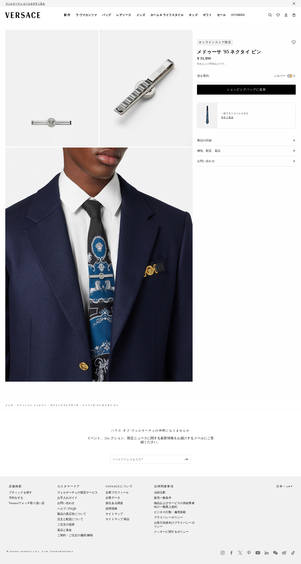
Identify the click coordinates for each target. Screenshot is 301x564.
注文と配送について (70, 519)
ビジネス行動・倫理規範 (170, 512)
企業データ (113, 498)
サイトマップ (114, 514)
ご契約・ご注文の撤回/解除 (75, 535)
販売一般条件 (162, 498)
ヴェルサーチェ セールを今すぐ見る (25, 3)
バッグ (106, 15)
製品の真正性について (71, 514)
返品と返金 (64, 530)
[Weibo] (284, 552)
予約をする (16, 498)
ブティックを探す (20, 492)
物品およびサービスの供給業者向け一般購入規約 (174, 504)
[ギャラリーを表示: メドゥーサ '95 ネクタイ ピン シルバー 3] (99, 265)
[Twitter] (240, 552)
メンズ (140, 15)
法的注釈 (159, 492)
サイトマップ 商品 (117, 519)
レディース (123, 15)
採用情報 (111, 508)
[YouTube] (257, 552)
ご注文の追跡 (66, 524)
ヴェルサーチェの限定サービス (77, 492)
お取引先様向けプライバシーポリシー (174, 524)
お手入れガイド (67, 498)
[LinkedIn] (266, 552)
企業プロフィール (117, 492)
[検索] (270, 15)
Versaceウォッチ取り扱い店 (27, 503)
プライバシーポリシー (168, 517)
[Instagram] (222, 552)
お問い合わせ (66, 503)
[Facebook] (231, 552)
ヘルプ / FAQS (66, 508)
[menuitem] (67, 15)
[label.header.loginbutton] (286, 15)
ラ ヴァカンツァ (86, 15)
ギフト (207, 15)
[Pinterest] (249, 552)
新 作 (67, 15)
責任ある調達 (114, 503)
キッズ (193, 15)
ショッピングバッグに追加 (246, 89)
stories (238, 15)
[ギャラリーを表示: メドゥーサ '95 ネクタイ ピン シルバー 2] (146, 88)
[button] (294, 15)
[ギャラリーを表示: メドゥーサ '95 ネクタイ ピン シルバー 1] (51, 88)
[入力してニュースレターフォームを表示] (187, 459)
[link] (9, 405)
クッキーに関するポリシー (171, 532)
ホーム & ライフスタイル (167, 15)
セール (221, 15)
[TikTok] (293, 552)
